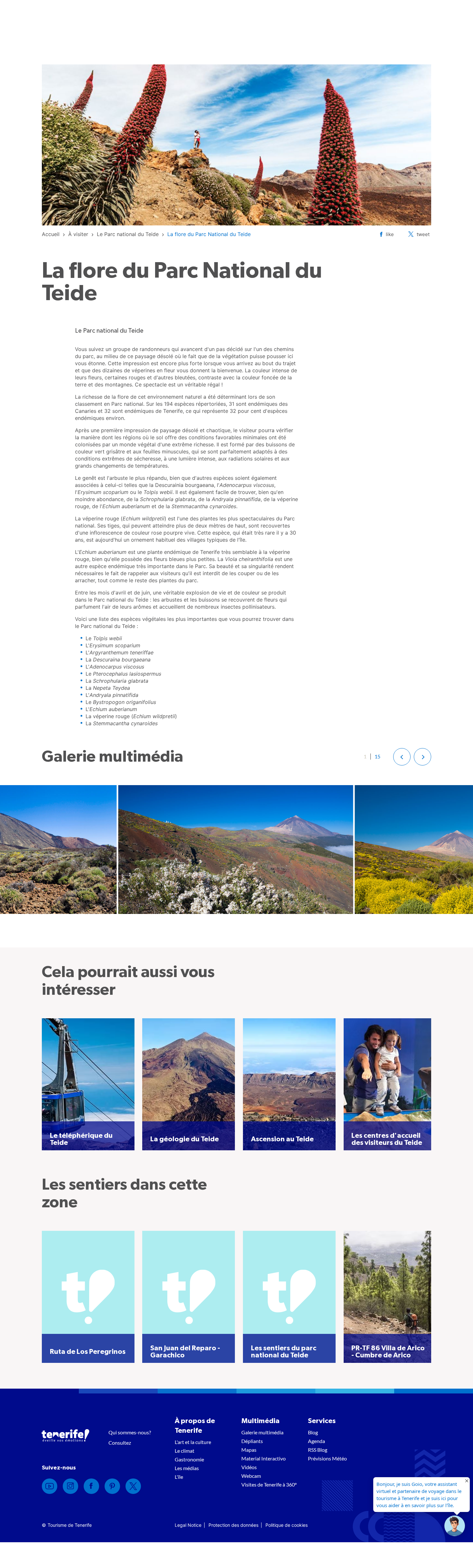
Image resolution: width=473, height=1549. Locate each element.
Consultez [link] (119, 1443)
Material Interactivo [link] (263, 1458)
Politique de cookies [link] (286, 1525)
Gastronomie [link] (189, 1459)
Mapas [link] (248, 1450)
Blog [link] (313, 1432)
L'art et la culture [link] (193, 1442)
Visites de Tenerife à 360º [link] (269, 1484)
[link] (51, 234)
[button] (402, 756)
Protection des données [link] (233, 1525)
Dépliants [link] (252, 1441)
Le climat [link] (184, 1451)
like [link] (390, 234)
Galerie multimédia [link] (262, 1432)
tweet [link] (423, 234)
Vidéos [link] (249, 1467)
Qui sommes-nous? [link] (129, 1432)
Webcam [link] (251, 1476)
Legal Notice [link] (188, 1525)
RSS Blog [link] (317, 1450)
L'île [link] (179, 1477)
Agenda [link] (316, 1441)
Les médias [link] (187, 1468)
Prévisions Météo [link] (327, 1458)
